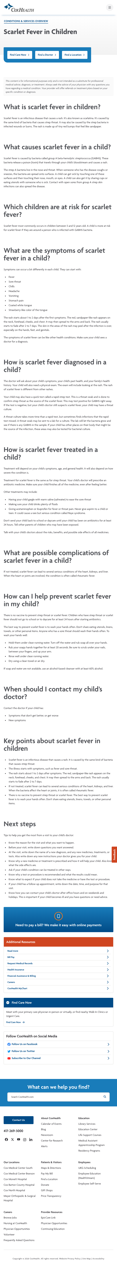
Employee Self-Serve (89, 1183)
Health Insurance (15, 969)
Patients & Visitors (51, 1162)
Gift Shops (47, 1190)
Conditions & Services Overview (26, 21)
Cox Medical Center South (18, 1168)
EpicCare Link (48, 1217)
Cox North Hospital (14, 1190)
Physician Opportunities (17, 1229)
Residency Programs (89, 1150)
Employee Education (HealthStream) (89, 1176)
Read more (12, 950)
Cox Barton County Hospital (19, 1184)
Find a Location (73, 54)
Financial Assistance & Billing (21, 975)
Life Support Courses (89, 1135)
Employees (84, 1162)
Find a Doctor (45, 54)
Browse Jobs (10, 1217)
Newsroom (47, 1135)
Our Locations (12, 1162)
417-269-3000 (13, 1131)
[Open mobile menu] (109, 7)
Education (84, 1118)
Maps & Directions (51, 1168)
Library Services (86, 1123)
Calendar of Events (51, 1123)
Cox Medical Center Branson (19, 1173)
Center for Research (52, 1140)
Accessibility (98, 1258)
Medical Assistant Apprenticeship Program (91, 1143)
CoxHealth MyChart (17, 988)
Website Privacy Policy (70, 1258)
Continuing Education (53, 1229)
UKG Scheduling (87, 1168)
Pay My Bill (47, 1173)
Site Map (86, 1258)
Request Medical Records (20, 963)
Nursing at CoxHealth (15, 1223)
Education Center (88, 1129)
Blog (43, 1129)
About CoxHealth (50, 1118)
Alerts (44, 1146)
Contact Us (18, 1120)
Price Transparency (51, 1196)
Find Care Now (18, 54)
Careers (11, 982)
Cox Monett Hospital (15, 1179)
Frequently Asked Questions (19, 1240)
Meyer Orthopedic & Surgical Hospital (19, 1198)
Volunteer (9, 1234)
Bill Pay (10, 957)
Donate (45, 1184)
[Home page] (19, 7)
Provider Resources (51, 1212)
